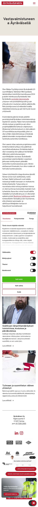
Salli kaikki (19, 279)
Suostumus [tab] (7, 218)
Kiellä (19, 292)
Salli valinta (19, 285)
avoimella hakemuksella (20, 99)
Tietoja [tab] (31, 218)
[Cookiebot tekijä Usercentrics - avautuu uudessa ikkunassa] (27, 213)
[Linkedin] (16, 433)
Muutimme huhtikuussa (21, 196)
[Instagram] (21, 433)
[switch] (33, 258)
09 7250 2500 (21, 423)
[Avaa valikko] (34, 3)
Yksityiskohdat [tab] (19, 218)
